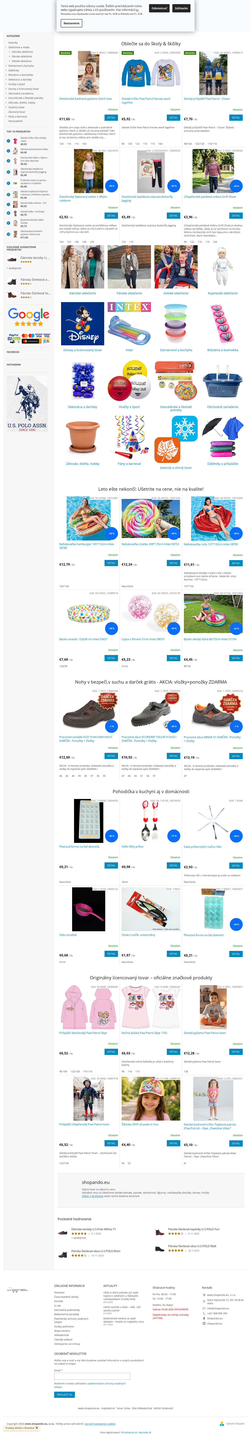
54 (123, 1163)
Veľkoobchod (61, 1335)
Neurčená (127, 586)
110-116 (87, 1071)
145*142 (64, 586)
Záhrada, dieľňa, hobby (21, 102)
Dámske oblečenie (22, 51)
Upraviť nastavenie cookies (100, 1423)
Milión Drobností (163, 1408)
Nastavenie (71, 23)
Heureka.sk (144, 1432)
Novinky (13, 42)
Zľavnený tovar (16, 112)
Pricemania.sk (129, 1432)
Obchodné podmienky (67, 1310)
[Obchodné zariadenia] (222, 380)
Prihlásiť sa (64, 1394)
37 (91, 775)
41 (141, 775)
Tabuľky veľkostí (63, 1339)
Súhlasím (181, 8)
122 (137, 143)
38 (85, 775)
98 (123, 143)
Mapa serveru (62, 1330)
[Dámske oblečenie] (82, 266)
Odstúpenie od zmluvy (67, 1343)
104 (84, 143)
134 (84, 241)
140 (77, 241)
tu (137, 10)
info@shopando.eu (218, 1308)
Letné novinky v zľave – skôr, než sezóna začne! (122, 1308)
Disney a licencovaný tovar (23, 88)
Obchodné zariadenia (20, 93)
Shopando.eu (215, 1318)
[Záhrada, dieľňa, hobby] (82, 437)
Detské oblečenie (22, 61)
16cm (125, 882)
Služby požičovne (64, 1326)
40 (73, 775)
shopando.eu (214, 1323)
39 (79, 775)
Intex (129, 350)
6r (185, 1163)
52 (129, 1163)
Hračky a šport (16, 84)
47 (123, 775)
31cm (62, 962)
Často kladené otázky (66, 1296)
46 (60, 775)
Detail (111, 117)
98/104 (188, 143)
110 (77, 143)
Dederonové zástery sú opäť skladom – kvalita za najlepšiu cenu (123, 1320)
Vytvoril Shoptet (235, 1423)
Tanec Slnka (123, 1408)
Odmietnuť (159, 8)
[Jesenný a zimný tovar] (176, 439)
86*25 (187, 666)
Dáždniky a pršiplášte (222, 463)
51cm (125, 666)
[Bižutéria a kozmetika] (222, 323)
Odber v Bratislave (92, 1196)
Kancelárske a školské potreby (25, 98)
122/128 (199, 143)
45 (67, 775)
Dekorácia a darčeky (20, 79)
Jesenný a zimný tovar (176, 467)
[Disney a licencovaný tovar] (82, 323)
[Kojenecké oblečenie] (222, 266)
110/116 (212, 143)
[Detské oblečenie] (176, 266)
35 (104, 775)
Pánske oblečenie (22, 56)
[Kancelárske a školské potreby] (176, 380)
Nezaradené (15, 121)
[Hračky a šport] (129, 380)
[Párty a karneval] (129, 437)
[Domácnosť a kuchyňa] (176, 323)
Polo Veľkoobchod (142, 1408)
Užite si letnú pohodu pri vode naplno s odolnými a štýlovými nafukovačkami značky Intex (120, 1296)
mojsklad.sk (108, 1408)
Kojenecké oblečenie (223, 293)
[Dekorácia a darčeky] (82, 380)
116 (69, 143)
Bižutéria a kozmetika (20, 74)
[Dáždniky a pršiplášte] (222, 437)
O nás (57, 1305)
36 (98, 775)
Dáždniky (13, 70)
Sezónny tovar (16, 107)
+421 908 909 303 (217, 1313)
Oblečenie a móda (18, 47)
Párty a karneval (17, 116)
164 (61, 241)
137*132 (189, 586)
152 (69, 241)
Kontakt (58, 1301)
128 (61, 143)
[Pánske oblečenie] (129, 266)
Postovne (59, 1292)
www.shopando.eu (89, 1408)
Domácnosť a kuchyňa (21, 65)
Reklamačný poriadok (66, 1314)
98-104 (63, 1071)
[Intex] (129, 323)
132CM (63, 666)
